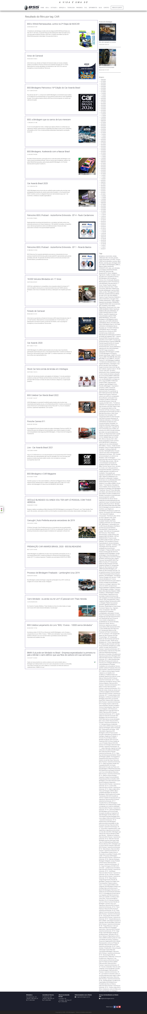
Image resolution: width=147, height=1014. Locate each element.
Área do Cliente (117, 7)
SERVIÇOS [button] (62, 7)
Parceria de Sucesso (104, 401)
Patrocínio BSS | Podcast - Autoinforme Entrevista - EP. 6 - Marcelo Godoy (110, 688)
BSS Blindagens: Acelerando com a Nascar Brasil (48, 151)
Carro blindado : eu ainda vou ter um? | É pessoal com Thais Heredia (57, 599)
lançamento (106, 259)
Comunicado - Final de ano (106, 515)
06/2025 (103, 103)
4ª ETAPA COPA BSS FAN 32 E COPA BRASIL (108, 312)
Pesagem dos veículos (110, 577)
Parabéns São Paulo (110, 521)
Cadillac (108, 275)
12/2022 (103, 155)
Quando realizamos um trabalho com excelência (109, 673)
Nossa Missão (103, 398)
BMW (117, 264)
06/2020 (103, 206)
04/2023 (103, 148)
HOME (42, 7)
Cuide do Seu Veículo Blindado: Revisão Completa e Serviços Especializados (109, 705)
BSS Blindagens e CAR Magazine (41, 474)
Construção (110, 280)
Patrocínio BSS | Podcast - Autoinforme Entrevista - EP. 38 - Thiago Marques (109, 924)
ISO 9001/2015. (108, 403)
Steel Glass (109, 288)
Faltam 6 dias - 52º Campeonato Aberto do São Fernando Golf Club (109, 408)
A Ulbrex (114, 428)
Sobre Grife (112, 367)
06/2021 (103, 185)
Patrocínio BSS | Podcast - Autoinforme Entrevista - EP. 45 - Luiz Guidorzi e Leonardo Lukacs (109, 972)
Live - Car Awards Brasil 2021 (40, 447)
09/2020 (103, 201)
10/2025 (103, 96)
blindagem (115, 263)
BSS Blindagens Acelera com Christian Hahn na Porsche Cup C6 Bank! (110, 888)
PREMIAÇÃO (115, 302)
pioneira (116, 257)
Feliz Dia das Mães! (109, 922)
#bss (119, 261)
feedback (101, 310)
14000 (106, 387)
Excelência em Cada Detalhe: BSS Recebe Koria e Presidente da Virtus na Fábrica (109, 982)
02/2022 (103, 172)
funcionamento (116, 304)
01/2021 (103, 194)
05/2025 (103, 105)
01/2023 (103, 153)
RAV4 (117, 290)
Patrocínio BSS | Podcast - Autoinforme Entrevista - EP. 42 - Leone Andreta (109, 946)
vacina (111, 317)
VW (108, 295)
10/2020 (103, 199)
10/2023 (103, 137)
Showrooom (110, 307)
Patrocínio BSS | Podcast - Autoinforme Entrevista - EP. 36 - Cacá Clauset (109, 913)
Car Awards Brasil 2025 (37, 183)
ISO (107, 268)
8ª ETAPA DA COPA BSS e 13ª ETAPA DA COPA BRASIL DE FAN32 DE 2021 (109, 420)
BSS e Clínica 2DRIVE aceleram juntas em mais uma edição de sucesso (110, 937)
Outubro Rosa (114, 425)
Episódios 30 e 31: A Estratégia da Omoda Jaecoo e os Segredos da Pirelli (109, 893)
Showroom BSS (115, 915)
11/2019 (103, 214)
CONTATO (106, 7)
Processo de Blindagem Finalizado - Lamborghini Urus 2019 (53, 573)
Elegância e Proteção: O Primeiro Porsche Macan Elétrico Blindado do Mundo (108, 738)
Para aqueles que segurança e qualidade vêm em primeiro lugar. (109, 474)
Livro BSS (112, 259)
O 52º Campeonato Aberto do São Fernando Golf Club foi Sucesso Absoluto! (109, 416)
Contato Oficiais (111, 534)
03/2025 (103, 108)
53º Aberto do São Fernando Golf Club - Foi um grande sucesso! (109, 570)
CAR (111, 295)
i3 (119, 264)
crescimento (108, 256)
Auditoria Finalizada (109, 668)
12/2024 (103, 114)
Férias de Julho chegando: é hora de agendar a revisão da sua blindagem (110, 968)
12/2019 (103, 213)
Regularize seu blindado (105, 302)
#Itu (112, 271)
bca (113, 490)
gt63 (100, 305)
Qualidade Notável (115, 372)
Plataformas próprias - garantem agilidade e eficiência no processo (108, 604)
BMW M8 (111, 357)
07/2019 (103, 219)
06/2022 (103, 165)
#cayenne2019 (103, 273)
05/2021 (103, 187)
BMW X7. (112, 358)
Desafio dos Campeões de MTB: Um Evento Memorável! (109, 765)
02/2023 (103, 151)
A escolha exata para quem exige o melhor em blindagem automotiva (110, 975)
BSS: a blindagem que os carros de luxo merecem (49, 119)
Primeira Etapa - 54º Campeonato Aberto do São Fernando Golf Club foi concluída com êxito (109, 638)
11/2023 (103, 136)
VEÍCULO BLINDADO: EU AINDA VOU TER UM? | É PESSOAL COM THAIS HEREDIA (59, 501)
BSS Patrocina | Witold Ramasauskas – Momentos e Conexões (109, 652)
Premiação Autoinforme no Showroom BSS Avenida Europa (108, 331)
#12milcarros (115, 281)
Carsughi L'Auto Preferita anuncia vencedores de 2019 (51, 520)
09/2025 (103, 98)
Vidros (109, 273)
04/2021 (103, 189)
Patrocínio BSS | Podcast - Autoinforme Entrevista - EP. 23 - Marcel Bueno (109, 847)
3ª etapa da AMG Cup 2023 (112, 550)
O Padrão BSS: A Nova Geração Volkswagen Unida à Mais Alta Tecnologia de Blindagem (110, 949)
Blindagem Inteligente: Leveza (106, 861)
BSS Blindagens (111, 264)
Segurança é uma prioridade (106, 67)
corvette (104, 292)
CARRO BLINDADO (104, 309)
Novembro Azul (107, 428)
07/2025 (103, 102)
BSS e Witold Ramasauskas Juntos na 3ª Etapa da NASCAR (53, 24)
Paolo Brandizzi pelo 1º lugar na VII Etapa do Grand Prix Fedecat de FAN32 (109, 556)
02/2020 (103, 209)
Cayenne (101, 297)
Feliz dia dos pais (109, 558)
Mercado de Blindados (110, 310)
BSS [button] (47, 7)
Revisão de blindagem (105, 519)
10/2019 (103, 216)
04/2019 (103, 225)
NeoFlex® (115, 392)
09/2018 (103, 235)
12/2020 (103, 196)
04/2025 (103, 107)
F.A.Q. (85, 7)
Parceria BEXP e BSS (110, 560)
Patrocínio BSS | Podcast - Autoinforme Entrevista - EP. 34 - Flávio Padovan (109, 907)
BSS (119, 263)
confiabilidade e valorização (106, 613)
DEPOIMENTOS (93, 7)
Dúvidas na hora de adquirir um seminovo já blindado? (109, 456)
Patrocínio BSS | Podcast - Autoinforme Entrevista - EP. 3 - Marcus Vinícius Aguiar (109, 669)
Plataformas (115, 288)
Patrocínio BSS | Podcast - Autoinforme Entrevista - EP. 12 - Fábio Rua (109, 753)
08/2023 (103, 141)
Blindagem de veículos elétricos (111, 507)
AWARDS (114, 295)
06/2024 (103, 124)
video (109, 268)
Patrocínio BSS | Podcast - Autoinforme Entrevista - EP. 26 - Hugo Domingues (109, 864)
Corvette (106, 647)
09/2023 (103, 139)
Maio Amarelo (109, 539)
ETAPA (114, 316)
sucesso (114, 261)
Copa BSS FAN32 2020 (105, 304)
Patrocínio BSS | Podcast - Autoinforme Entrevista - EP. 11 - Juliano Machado (109, 746)
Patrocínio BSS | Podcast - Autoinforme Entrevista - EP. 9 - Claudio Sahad (109, 714)
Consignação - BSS (108, 609)
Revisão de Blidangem (105, 290)
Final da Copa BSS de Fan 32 (106, 343)
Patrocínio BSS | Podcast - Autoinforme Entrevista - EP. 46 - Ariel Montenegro (109, 978)
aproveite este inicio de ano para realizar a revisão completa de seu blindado (109, 493)
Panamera (111, 297)
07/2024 (103, 122)
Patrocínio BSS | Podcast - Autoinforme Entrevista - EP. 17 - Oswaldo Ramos (109, 801)
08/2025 (103, 100)
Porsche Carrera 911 (36, 421)
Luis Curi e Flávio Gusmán (106, 902)
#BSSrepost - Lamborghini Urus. (110, 524)
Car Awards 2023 (34, 343)
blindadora (102, 256)
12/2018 (103, 230)
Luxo (105, 509)
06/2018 (103, 240)
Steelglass (114, 273)
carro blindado (116, 268)
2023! (114, 517)
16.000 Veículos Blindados (106, 526)
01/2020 (103, 211)
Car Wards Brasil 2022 (110, 433)
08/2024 (103, 120)
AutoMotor (105, 305)
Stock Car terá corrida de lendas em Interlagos (47, 369)
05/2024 (103, 126)
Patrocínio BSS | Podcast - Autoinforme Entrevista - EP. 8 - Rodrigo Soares (109, 702)
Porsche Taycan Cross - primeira (111, 466)
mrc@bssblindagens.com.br (83, 997)
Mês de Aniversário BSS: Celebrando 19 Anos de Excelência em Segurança (110, 956)
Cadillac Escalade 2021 (105, 427)
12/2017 (103, 245)
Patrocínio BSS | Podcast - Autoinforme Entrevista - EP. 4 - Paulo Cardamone (60, 215)
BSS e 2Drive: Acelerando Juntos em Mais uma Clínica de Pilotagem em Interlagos (110, 989)
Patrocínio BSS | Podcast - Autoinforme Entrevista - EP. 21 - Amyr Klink (109, 826)
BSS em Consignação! (113, 531)
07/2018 (103, 238)
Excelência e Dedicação (111, 399)
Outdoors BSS (109, 700)
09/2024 (103, 119)
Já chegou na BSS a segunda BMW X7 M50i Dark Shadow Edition (109, 380)
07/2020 (103, 204)
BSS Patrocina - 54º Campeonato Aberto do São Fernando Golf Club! (109, 630)
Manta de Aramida (107, 392)
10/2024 (103, 117)
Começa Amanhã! (104, 423)
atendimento (107, 300)
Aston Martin (111, 305)
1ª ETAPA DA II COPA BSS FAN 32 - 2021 (109, 362)
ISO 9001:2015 (103, 295)
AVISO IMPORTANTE (104, 442)
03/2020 (103, 208)
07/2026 (103, 81)
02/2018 (103, 242)
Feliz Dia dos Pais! (113, 650)
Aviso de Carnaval (35, 56)
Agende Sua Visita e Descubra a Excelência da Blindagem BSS (110, 749)
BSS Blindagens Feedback (113, 360)
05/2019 (103, 223)
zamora (113, 290)
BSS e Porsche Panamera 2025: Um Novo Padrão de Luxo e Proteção (109, 741)
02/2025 (103, 110)
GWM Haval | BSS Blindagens (107, 568)
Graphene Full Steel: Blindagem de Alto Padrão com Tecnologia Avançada (109, 814)
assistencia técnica (110, 293)
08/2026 (103, 79)
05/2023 (103, 146)
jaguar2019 (113, 292)
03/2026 (103, 88)
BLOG (100, 7)
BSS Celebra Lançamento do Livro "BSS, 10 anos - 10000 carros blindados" (60, 625)
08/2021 (103, 182)
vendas (115, 256)
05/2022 (103, 167)
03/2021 (103, 190)
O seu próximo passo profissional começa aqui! (109, 960)
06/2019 (103, 221)
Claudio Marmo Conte (111, 606)
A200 (100, 292)
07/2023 (103, 143)
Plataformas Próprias (105, 394)
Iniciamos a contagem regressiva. (108, 584)
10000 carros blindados (105, 261)
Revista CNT (102, 271)
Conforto (101, 509)
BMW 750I (106, 357)
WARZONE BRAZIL (104, 317)
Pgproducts (102, 275)
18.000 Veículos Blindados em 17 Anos (44, 279)
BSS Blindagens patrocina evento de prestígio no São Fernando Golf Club (109, 823)
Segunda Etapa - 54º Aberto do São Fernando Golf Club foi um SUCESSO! (109, 644)
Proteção (101, 399)
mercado (110, 257)
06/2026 (103, 83)
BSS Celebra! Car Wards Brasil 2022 (42, 395)
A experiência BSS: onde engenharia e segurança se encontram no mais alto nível (109, 830)
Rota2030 (109, 269)
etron (104, 321)
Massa (101, 266)
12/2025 (103, 93)
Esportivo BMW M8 (115, 341)
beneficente (111, 266)
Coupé (106, 297)
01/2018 (103, 243)
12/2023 (103, 134)
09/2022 (103, 160)
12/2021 (103, 175)
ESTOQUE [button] (53, 7)
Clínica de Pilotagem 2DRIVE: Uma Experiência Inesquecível (109, 756)
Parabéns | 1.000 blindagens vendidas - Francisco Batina (109, 589)
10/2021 (103, 178)
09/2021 (103, 180)
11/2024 (103, 115)
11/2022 (103, 156)
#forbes (101, 263)
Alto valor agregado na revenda (107, 42)
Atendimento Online (104, 372)
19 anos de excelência (111, 898)
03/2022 (103, 170)
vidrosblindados (103, 283)
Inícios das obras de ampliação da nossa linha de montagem (107, 548)
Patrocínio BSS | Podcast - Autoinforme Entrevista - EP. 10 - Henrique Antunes (109, 722)
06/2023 (103, 144)
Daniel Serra (106, 299)
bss (106, 276)
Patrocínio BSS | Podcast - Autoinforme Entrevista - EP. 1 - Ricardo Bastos (59, 247)
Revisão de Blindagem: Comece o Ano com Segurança (109, 903)
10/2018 (103, 233)
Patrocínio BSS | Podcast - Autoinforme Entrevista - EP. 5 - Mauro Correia (110, 685)
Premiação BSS (111, 599)
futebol (105, 266)
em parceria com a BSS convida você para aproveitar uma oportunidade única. (109, 430)
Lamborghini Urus (112, 398)
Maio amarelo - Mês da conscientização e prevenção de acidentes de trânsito (108, 462)
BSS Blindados (103, 278)
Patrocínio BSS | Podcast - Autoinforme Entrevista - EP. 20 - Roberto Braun (109, 820)
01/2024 (103, 132)
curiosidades (102, 269)
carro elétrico (102, 264)
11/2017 (103, 247)
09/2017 (103, 249)
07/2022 (103, 163)
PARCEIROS (79, 7)
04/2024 (103, 127)
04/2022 (103, 168)
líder (107, 257)
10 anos (118, 259)
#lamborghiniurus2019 (105, 281)
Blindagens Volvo (112, 384)
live (115, 307)
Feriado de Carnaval (36, 311)
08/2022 (103, 161)
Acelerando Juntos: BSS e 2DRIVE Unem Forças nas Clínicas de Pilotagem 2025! (109, 726)
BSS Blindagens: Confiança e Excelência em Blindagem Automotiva (109, 697)
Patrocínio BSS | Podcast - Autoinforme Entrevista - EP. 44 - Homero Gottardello (109, 965)
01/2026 (103, 91)
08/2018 (103, 237)
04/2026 (103, 86)
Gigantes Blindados (104, 363)
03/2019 (103, 226)
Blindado (114, 269)
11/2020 (103, 197)
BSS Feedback (110, 514)
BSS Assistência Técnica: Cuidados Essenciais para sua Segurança (109, 797)
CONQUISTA (102, 268)
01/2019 (103, 228)
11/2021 (103, 177)
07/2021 (103, 184)
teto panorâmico (112, 283)
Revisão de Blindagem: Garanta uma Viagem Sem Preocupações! (109, 881)
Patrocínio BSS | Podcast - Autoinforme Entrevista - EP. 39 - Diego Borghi (109, 931)
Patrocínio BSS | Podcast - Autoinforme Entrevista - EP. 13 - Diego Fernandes (109, 761)
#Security (108, 271)
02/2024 (103, 131)
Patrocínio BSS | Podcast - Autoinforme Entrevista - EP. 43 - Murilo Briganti (109, 953)
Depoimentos (102, 307)
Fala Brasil (116, 309)
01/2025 (103, 112)
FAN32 (111, 309)
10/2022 (103, 158)
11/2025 (103, 95)
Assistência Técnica (113, 276)
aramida (106, 263)
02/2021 (103, 192)
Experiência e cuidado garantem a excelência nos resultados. (109, 471)
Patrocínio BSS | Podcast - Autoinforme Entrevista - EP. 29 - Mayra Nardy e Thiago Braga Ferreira (109, 878)
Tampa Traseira (107, 285)
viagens (117, 300)
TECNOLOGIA (71, 7)
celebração (102, 257)
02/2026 (103, 90)
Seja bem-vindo (108, 517)
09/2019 (103, 218)
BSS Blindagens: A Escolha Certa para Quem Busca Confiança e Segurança (109, 780)
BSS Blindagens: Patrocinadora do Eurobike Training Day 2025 (109, 794)
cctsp (118, 307)
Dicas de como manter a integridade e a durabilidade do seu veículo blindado (109, 620)
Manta (117, 293)
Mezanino (116, 280)
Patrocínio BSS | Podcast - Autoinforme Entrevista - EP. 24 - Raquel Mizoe (109, 850)
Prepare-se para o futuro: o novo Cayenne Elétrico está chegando (108, 884)
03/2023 (103, 149)
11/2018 (103, 231)
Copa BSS (106, 314)
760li (108, 292)
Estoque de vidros (109, 287)
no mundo (102, 468)
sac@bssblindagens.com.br (107, 998)
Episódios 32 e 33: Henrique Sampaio (109, 900)
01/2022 (103, 173)
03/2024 (103, 129)
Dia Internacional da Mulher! (109, 755)
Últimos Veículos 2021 (108, 439)
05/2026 (103, 85)
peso (110, 263)
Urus (105, 280)
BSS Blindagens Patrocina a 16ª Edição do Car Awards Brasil (53, 88)
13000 (113, 300)
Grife (109, 365)
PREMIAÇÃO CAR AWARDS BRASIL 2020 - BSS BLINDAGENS (54, 546)
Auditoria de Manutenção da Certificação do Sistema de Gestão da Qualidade (110, 334)
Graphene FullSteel (104, 565)
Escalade (113, 275)
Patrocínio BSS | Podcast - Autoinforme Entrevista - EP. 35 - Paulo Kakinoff (109, 910)
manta (101, 259)
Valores (101, 433)
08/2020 (103, 202)
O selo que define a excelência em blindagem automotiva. (108, 927)
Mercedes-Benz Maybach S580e (111, 591)
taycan (112, 346)
